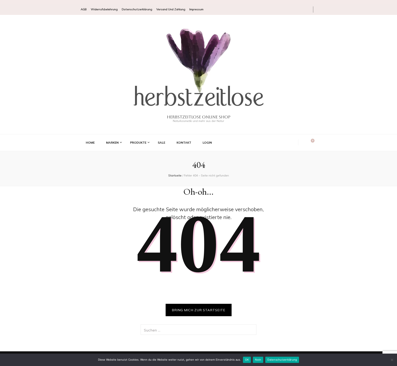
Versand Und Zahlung (170, 9)
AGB (84, 9)
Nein (258, 359)
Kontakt (184, 142)
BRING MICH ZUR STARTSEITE (198, 310)
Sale (161, 142)
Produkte (138, 142)
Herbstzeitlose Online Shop (198, 116)
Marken (112, 142)
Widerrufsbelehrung (104, 9)
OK (247, 359)
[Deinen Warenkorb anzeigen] (310, 142)
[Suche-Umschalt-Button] (304, 142)
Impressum (196, 9)
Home (90, 142)
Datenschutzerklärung (137, 9)
